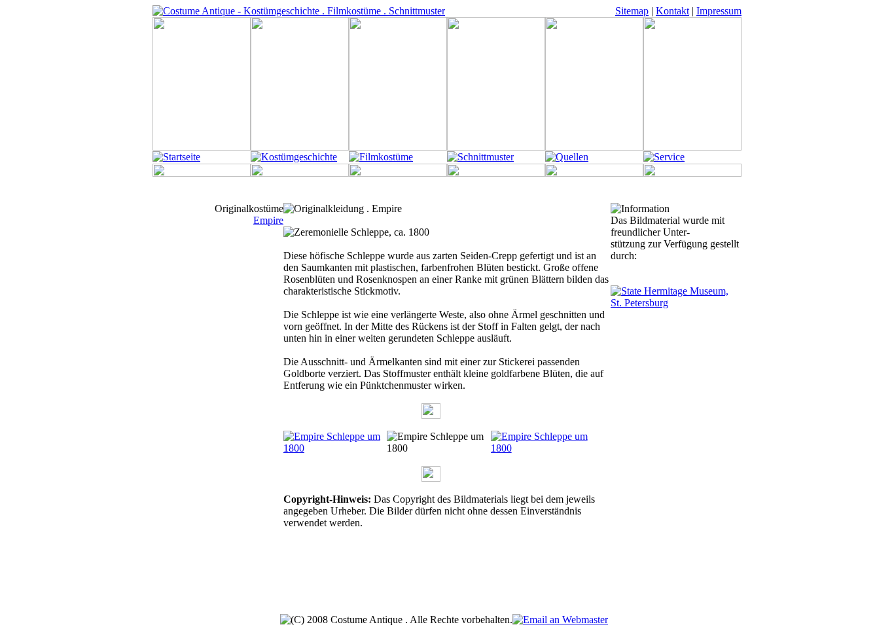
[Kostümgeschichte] (294, 156)
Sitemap (632, 10)
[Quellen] (566, 156)
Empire (268, 220)
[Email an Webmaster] (560, 619)
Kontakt (672, 10)
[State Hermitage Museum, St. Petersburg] (676, 302)
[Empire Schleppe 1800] (542, 448)
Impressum (719, 10)
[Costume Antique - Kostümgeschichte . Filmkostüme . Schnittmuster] (298, 10)
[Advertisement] (447, 584)
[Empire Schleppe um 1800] (335, 448)
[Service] (664, 156)
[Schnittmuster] (480, 156)
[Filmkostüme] (381, 156)
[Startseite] (176, 156)
